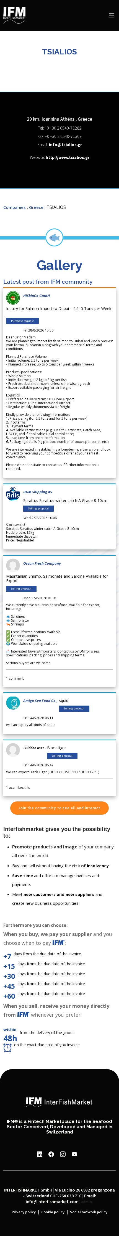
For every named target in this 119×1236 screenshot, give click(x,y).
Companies (14, 207)
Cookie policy (52, 1212)
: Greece (35, 207)
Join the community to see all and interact (59, 808)
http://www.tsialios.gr (67, 158)
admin (86, 1202)
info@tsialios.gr (65, 145)
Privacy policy (24, 1212)
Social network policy (88, 1212)
